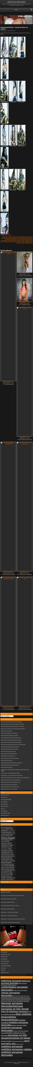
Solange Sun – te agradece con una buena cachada (13, 919)
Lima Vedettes (4, 801)
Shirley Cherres (6, 877)
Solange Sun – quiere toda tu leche (9, 915)
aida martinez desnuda (24, 439)
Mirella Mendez (9, 865)
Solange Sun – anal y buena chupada (9, 912)
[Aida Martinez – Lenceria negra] (24, 371)
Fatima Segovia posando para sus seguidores (11, 721)
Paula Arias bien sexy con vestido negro (10, 786)
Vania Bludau (9, 879)
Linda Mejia (12, 860)
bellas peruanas (23, 574)
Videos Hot (20, 889)
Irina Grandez (6, 850)
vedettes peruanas (12, 1046)
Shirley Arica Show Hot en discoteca (9, 784)
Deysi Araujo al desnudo (18, 995)
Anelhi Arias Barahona (7, 829)
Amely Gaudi (8, 234)
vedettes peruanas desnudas (12, 1053)
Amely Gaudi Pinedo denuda (21, 236)
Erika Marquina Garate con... (8, 706)
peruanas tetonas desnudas (18, 1041)
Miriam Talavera (5, 867)
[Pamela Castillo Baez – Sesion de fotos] (8, 506)
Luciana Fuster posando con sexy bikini (10, 746)
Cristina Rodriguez (8, 834)
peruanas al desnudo (18, 1031)
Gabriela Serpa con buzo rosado (8, 751)
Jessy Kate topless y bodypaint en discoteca (11, 737)
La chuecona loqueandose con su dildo (10, 905)
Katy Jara (9, 857)
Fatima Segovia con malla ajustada (9, 753)
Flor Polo (9, 847)
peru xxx (2, 241)
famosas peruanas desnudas (12, 1005)
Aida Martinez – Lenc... (24, 437)
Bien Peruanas (4, 804)
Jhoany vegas (10, 854)
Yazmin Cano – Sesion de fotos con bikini (10, 773)
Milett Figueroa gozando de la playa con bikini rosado (13, 744)
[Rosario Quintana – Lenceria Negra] (8, 316)
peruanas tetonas (6, 1041)
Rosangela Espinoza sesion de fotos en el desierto (12, 726)
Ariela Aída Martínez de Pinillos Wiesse (25, 440)
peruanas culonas (12, 1033)
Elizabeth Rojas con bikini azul (8, 755)
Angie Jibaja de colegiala (6, 767)
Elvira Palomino (6, 844)
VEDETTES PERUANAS (16, 2)
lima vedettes (29, 239)
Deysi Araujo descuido (20, 998)
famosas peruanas (24, 1001)
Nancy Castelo (4, 870)
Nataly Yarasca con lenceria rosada (9, 789)
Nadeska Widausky (9, 869)
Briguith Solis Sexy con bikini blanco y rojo (10, 782)
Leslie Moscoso (7, 859)
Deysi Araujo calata (10, 997)
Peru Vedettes (4, 811)
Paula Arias (6, 871)
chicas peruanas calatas (20, 990)
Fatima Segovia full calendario (8, 908)
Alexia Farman (23, 709)
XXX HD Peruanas (5, 795)
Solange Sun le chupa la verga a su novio (10, 922)
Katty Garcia (11, 856)
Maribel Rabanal (6, 862)
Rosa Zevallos (9, 873)
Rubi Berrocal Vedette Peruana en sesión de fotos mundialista (15, 777)
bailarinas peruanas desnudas (25, 276)
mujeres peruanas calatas (14, 240)
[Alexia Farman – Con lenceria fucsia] (24, 641)
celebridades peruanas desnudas (8, 238)
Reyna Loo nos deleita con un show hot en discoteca (13, 728)
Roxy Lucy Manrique (5, 874)
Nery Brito (10, 870)
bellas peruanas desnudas (9, 574)
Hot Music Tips (4, 797)
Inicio (16, 9)
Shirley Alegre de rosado (6, 731)
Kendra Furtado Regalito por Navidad (9, 735)
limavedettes (8, 1017)
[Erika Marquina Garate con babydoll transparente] (8, 641)
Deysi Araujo (8, 837)
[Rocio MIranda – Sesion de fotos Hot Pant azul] (24, 290)
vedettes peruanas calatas (16, 1049)
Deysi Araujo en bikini (22, 999)
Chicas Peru (3, 968)
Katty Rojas (4, 857)
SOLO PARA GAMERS (6, 799)
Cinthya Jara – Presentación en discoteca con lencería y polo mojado (15, 770)
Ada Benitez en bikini (5, 892)
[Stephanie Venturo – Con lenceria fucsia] (24, 506)
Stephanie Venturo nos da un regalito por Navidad (12, 724)
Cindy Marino (6, 832)
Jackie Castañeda (7, 852)
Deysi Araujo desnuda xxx (11, 999)
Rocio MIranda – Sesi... (24, 302)
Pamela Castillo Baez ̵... (8, 572)
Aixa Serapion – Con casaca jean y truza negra (11, 775)
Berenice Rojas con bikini (7, 760)
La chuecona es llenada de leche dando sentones (12, 895)
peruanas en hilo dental (10, 241)
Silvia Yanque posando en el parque (9, 733)
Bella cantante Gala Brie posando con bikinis (11, 740)
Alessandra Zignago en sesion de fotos (10, 765)
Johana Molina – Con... (24, 273)
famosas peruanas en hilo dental (17, 239)
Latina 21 (3, 808)
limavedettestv (4, 240)
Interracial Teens (4, 806)
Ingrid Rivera (4, 849)
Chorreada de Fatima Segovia (8, 902)
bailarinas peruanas (10, 384)
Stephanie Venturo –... (25, 572)
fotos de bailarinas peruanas (14, 1011)
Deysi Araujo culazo (10, 998)
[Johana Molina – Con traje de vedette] (24, 262)
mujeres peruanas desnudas (11, 1029)
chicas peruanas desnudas (23, 238)
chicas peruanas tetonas (9, 709)
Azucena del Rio (11, 830)
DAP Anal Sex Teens (5, 813)
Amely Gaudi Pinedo (10, 236)
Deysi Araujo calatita (19, 997)
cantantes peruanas (12, 985)
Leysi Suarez (4, 860)
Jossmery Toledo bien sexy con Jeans (9, 749)
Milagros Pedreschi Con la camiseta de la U (11, 780)
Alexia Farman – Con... (24, 706)
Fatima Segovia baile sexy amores (9, 898)
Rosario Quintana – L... (8, 381)
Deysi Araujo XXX (14, 1001)
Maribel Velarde (5, 864)
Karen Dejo (4, 856)
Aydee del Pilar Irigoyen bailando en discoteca (11, 762)
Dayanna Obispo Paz (7, 835)
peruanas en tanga (20, 241)
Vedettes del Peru (5, 815)
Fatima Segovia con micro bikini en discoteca (11, 742)
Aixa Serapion (5, 827)
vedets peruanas (19, 1044)
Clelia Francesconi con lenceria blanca (10, 758)
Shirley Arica (9, 876)
